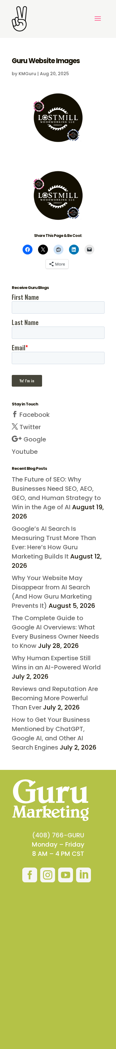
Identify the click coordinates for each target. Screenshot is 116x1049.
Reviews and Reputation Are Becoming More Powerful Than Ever (55, 698)
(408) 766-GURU (58, 835)
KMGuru (27, 74)
